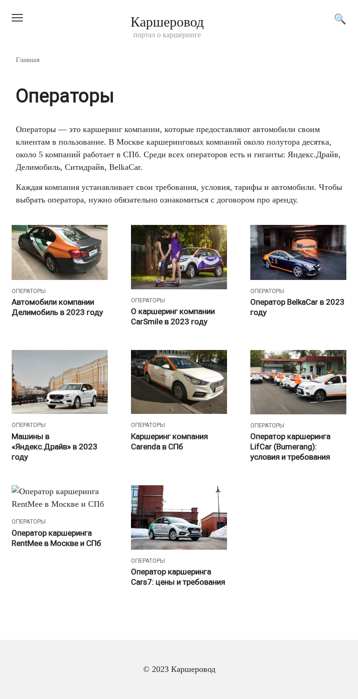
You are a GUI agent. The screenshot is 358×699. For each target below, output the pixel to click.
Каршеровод (167, 21)
